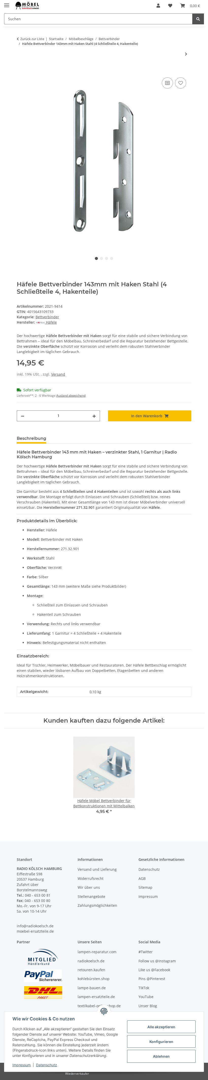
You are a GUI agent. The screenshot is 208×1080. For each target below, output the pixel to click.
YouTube (145, 996)
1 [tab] (96, 258)
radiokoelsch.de (91, 961)
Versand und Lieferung (97, 869)
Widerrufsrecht (90, 878)
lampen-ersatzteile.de (96, 996)
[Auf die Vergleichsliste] (167, 83)
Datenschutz (46, 1065)
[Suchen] (198, 18)
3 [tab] (106, 258)
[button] (158, 6)
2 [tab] (101, 258)
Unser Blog (147, 1005)
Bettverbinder (47, 317)
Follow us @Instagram (157, 961)
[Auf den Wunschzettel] (180, 83)
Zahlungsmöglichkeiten (97, 905)
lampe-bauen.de (92, 987)
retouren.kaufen (91, 969)
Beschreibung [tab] (31, 438)
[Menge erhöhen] (94, 416)
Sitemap (145, 887)
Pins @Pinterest (151, 978)
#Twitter (145, 951)
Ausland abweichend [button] (70, 395)
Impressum (21, 1065)
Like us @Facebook (154, 969)
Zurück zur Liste (32, 39)
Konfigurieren (161, 1041)
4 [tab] (111, 258)
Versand (58, 374)
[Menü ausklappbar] (6, 3)
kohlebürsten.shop (94, 978)
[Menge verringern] (22, 416)
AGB (142, 878)
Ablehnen (161, 1056)
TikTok (143, 987)
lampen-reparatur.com (97, 951)
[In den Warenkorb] (21, 70)
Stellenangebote (91, 896)
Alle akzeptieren (161, 1027)
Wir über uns (89, 887)
